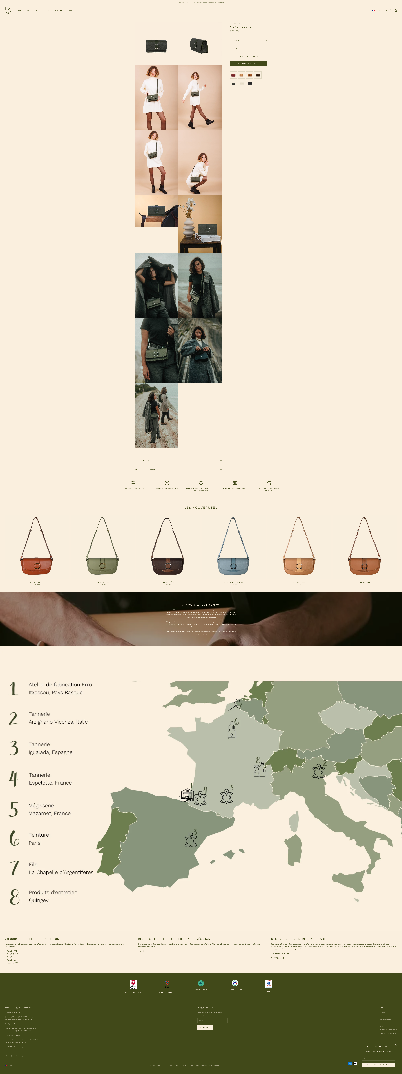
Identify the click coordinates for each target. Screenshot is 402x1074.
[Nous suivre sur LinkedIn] (22, 1056)
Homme (29, 10)
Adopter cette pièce (248, 57)
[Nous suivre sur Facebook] (6, 1056)
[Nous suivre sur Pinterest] (17, 1056)
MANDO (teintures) (277, 958)
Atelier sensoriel (56, 10)
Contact (382, 1012)
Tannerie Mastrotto (13, 957)
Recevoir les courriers (378, 1065)
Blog (381, 1026)
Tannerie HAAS (12, 951)
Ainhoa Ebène (168, 582)
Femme (18, 10)
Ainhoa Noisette (37, 582)
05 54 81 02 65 (10, 1047)
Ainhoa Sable (299, 582)
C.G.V (381, 1023)
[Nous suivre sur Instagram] (11, 1056)
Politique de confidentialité (388, 1030)
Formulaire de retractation (388, 1033)
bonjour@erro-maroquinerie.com (27, 1047)
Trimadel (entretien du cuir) (280, 953)
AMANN (141, 951)
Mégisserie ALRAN (13, 963)
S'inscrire (205, 1027)
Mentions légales (385, 1019)
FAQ (381, 1016)
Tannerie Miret (11, 960)
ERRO (70, 10)
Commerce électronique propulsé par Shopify (200, 1065)
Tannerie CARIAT (12, 954)
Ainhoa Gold (364, 582)
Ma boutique (235, 23)
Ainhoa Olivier (102, 582)
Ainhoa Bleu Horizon (233, 582)
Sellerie (40, 10)
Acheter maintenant (248, 63)
